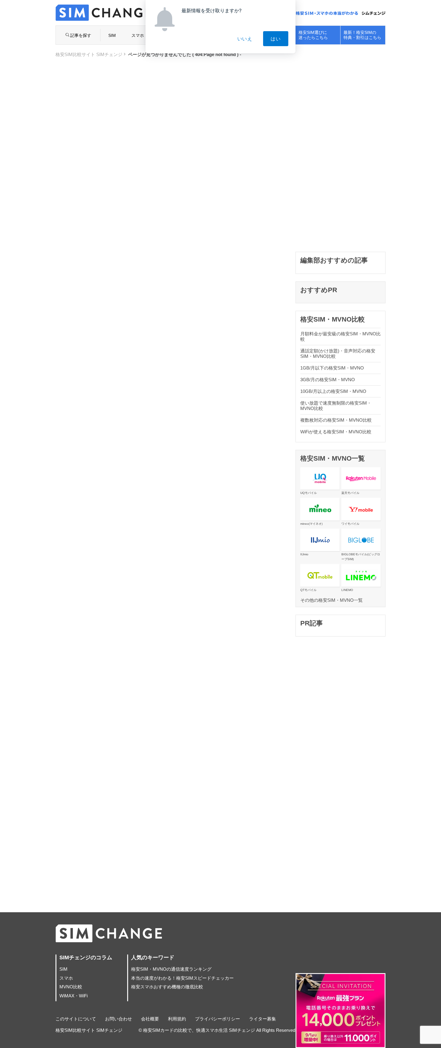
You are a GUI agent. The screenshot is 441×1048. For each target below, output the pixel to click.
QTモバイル (308, 590)
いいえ (244, 39)
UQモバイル (308, 492)
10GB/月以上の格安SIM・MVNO (333, 391)
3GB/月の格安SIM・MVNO (327, 379)
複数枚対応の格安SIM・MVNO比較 (336, 420)
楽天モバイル (350, 492)
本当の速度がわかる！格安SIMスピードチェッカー (182, 978)
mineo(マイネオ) (311, 523)
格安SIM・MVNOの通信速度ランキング (171, 969)
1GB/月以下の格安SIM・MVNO (332, 367)
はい (276, 39)
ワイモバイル (350, 523)
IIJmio (304, 554)
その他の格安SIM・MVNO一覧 (331, 600)
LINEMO (347, 590)
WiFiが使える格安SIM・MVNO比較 (335, 431)
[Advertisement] (341, 154)
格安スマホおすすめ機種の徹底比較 (167, 986)
